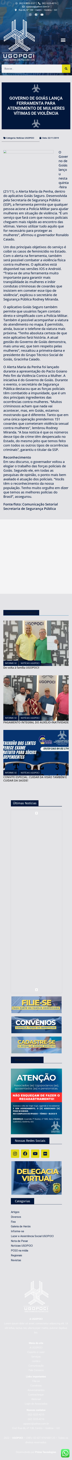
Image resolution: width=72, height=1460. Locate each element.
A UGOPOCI (36, 1347)
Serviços (36, 1356)
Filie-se (36, 1381)
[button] (63, 40)
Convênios (36, 1385)
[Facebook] (25, 1153)
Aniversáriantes (36, 1390)
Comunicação (36, 1365)
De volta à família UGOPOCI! (21, 667)
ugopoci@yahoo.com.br (36, 1423)
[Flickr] (45, 1153)
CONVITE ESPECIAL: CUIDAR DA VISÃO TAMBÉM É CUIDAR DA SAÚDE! (35, 779)
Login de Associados (36, 1403)
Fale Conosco (36, 1370)
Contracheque (36, 1394)
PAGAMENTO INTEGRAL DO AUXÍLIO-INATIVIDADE (36, 722)
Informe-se (11, 663)
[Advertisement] (36, 556)
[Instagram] (15, 1153)
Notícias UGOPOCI (25, 138)
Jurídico (36, 1361)
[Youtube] (35, 1153)
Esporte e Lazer (36, 1352)
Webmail (36, 1399)
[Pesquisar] (66, 68)
